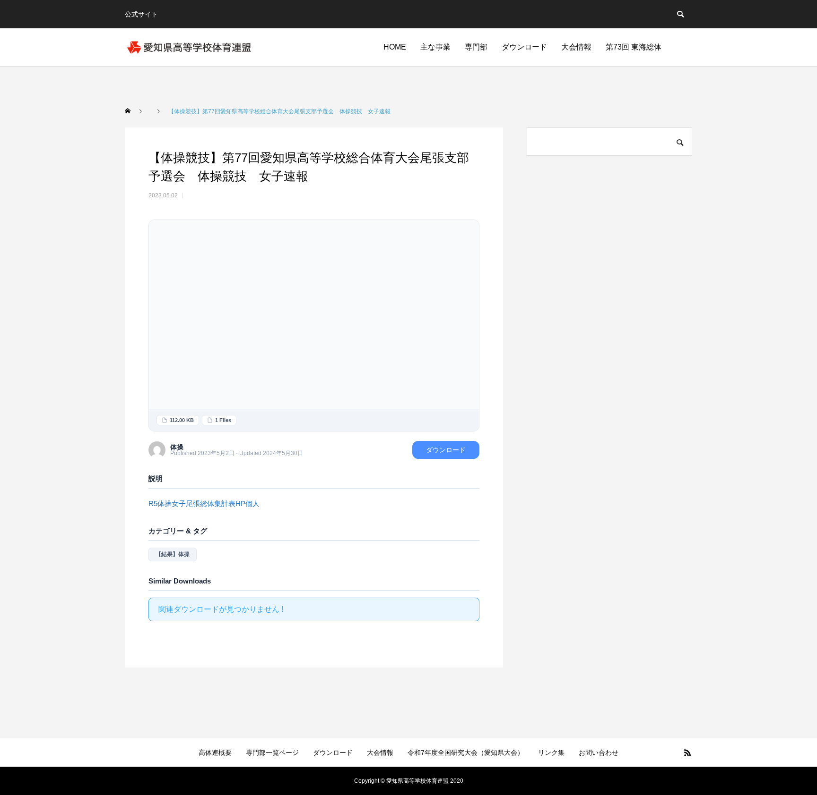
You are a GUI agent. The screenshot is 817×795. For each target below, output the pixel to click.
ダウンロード (524, 47)
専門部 (476, 47)
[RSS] (687, 752)
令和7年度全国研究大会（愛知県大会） (466, 752)
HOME (394, 47)
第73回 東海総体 (633, 47)
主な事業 (435, 47)
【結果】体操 (173, 554)
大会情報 (576, 47)
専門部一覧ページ (272, 752)
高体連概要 (215, 752)
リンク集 (551, 752)
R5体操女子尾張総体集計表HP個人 (204, 503)
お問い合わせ (598, 752)
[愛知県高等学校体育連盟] (189, 47)
